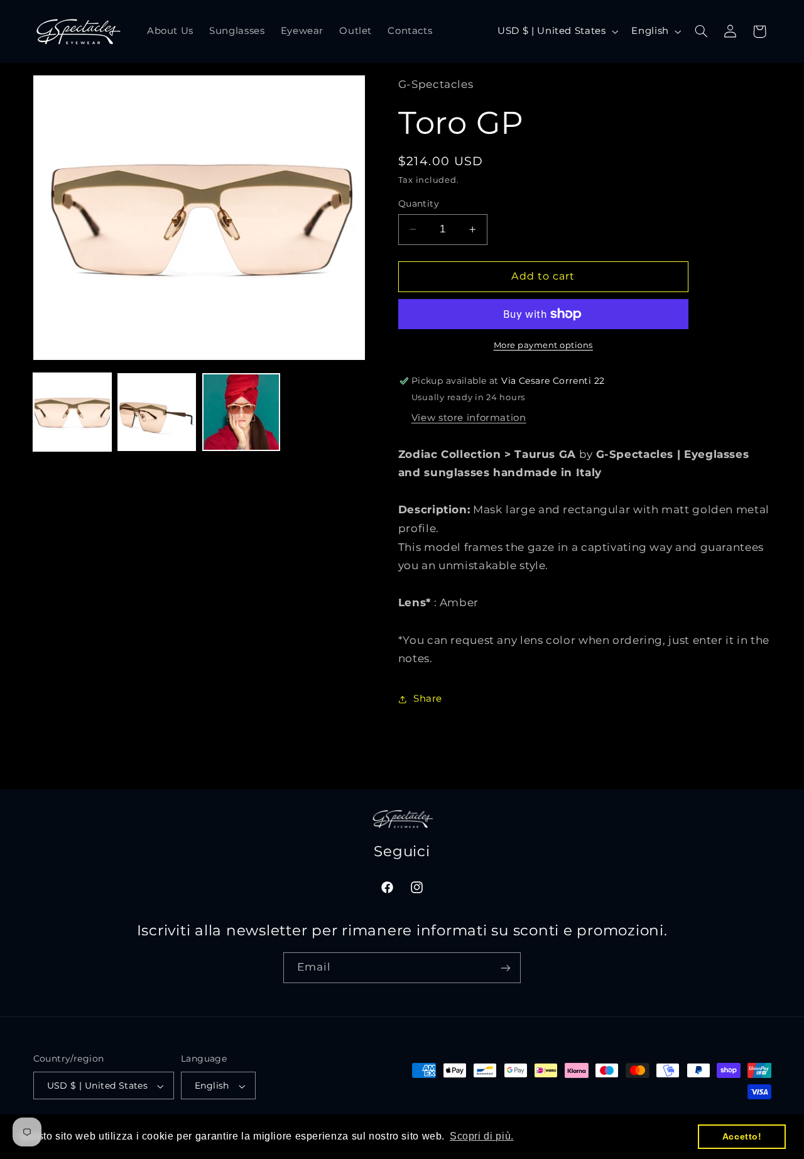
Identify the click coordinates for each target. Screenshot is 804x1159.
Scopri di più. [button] (482, 1136)
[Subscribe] (505, 968)
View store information (468, 417)
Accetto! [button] (742, 1136)
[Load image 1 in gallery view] (72, 412)
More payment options (544, 345)
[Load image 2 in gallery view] (156, 412)
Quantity (418, 204)
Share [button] (427, 698)
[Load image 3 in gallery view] (241, 412)
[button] (701, 31)
